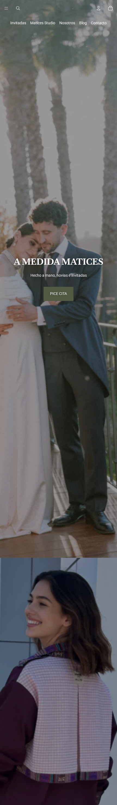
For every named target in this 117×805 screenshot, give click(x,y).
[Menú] (6, 8)
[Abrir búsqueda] (18, 8)
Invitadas (18, 23)
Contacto (99, 23)
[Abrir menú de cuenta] (98, 8)
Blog (83, 23)
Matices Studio (42, 23)
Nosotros (67, 23)
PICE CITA (58, 293)
